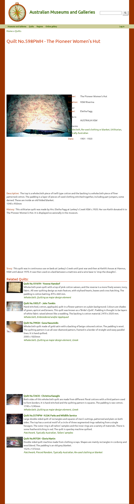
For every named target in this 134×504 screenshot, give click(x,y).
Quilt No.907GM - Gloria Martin (39, 438)
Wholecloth (74, 129)
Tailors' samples (65, 432)
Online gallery (51, 26)
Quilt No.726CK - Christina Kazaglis (42, 395)
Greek (75, 339)
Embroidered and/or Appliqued (52, 316)
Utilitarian (116, 129)
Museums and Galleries (17, 26)
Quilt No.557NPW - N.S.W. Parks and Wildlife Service (50, 415)
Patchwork (29, 432)
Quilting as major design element (54, 297)
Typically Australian (78, 132)
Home (10, 30)
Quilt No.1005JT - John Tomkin (39, 303)
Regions (40, 26)
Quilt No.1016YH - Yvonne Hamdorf (42, 283)
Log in (121, 26)
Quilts (31, 26)
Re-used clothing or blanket (95, 129)
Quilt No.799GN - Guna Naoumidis (41, 322)
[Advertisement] (67, 70)
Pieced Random (44, 452)
